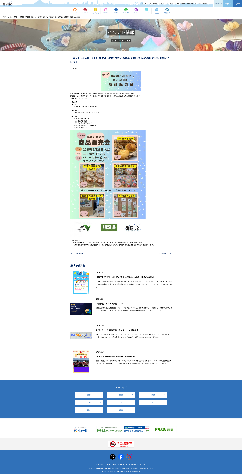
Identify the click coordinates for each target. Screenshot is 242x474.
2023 (153, 395)
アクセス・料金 (180, 3)
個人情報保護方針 (132, 464)
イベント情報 (152, 3)
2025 (89, 395)
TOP (4, 17)
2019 (89, 410)
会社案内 (121, 464)
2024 (121, 395)
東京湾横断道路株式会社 (104, 468)
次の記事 (162, 253)
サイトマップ (100, 464)
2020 (153, 402)
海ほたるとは (191, 3)
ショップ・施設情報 (166, 3)
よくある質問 (202, 3)
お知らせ (143, 3)
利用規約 (143, 464)
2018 (121, 410)
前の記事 (79, 253)
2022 (89, 402)
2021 (121, 402)
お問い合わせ (111, 464)
